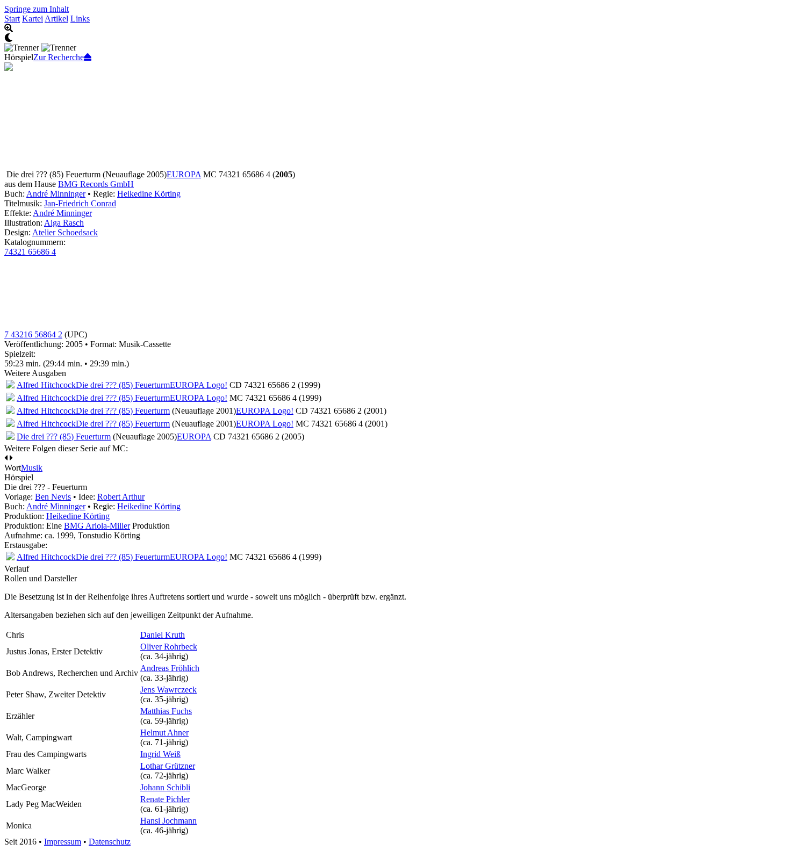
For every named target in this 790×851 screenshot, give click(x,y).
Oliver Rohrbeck (168, 646)
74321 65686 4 (30, 251)
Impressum (62, 841)
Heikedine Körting (149, 193)
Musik (31, 467)
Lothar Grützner (167, 765)
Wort (12, 467)
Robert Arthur (121, 496)
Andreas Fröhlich (169, 668)
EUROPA (184, 174)
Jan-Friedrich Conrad (80, 203)
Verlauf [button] (16, 568)
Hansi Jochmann (168, 820)
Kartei (32, 18)
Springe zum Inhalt (36, 8)
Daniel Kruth (162, 634)
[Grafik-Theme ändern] (395, 38)
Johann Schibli (165, 787)
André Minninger (55, 193)
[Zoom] (395, 28)
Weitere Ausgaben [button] (35, 373)
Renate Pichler (165, 799)
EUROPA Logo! (198, 385)
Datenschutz (110, 841)
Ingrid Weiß (160, 754)
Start (12, 18)
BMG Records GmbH (96, 184)
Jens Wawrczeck (168, 689)
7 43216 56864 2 (33, 334)
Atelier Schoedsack (65, 232)
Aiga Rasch (64, 222)
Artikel (56, 18)
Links (80, 18)
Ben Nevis (53, 496)
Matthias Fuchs (166, 711)
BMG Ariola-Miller (97, 525)
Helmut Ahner (164, 732)
